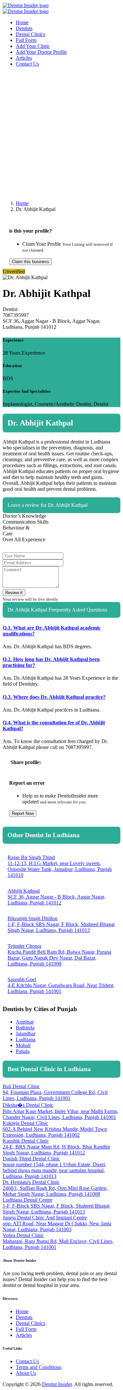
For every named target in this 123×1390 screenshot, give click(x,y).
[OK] (99, 524)
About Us (26, 1373)
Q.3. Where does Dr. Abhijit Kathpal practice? (54, 697)
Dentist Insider (57, 1384)
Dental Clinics (30, 34)
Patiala (23, 1051)
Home (22, 22)
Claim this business (30, 261)
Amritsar (25, 1022)
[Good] (107, 524)
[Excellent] (116, 524)
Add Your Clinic (33, 46)
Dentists (24, 28)
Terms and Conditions (38, 1367)
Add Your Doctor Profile (41, 52)
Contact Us (27, 64)
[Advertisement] (61, 133)
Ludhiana (25, 1039)
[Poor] (90, 524)
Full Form (26, 40)
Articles (24, 58)
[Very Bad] (82, 524)
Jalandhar (25, 1033)
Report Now (23, 813)
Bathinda (25, 1027)
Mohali (23, 1045)
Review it (14, 592)
